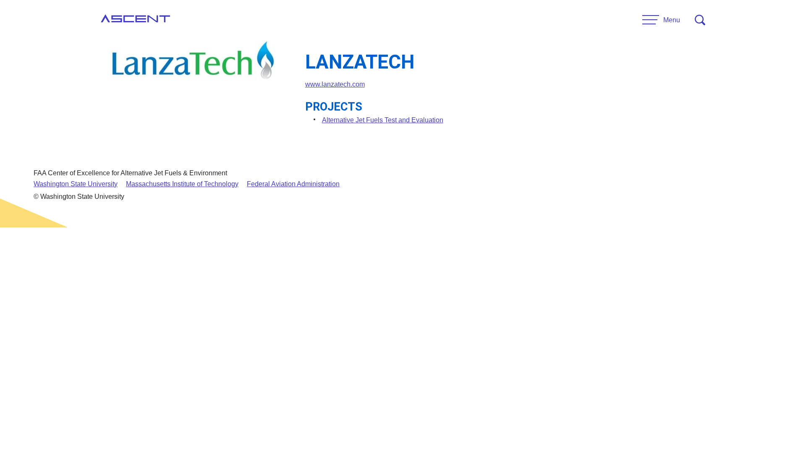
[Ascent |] (135, 20)
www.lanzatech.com (335, 84)
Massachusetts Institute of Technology (182, 183)
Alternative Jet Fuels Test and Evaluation (382, 120)
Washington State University (76, 183)
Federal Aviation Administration (293, 183)
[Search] (700, 20)
